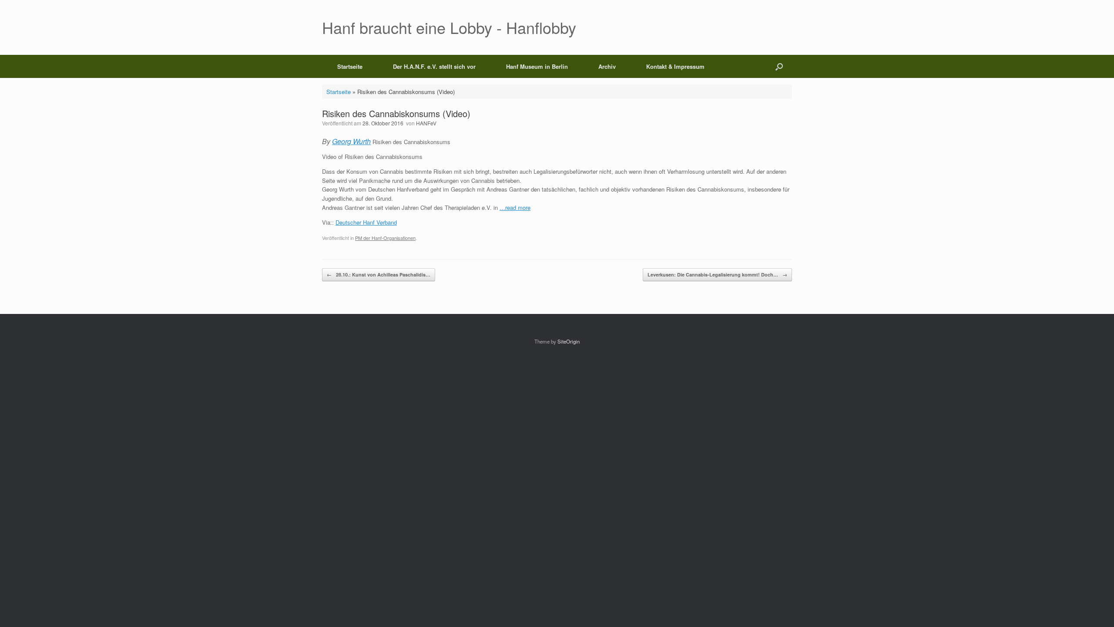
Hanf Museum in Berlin (537, 66)
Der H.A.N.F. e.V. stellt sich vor (434, 66)
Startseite (349, 66)
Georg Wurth (351, 141)
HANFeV (426, 123)
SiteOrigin (568, 341)
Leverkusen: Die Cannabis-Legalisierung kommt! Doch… (717, 274)
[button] (779, 66)
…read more (515, 207)
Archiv (607, 66)
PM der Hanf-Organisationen (385, 237)
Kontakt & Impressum (675, 66)
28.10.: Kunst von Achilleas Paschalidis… (378, 274)
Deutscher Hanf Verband (366, 222)
